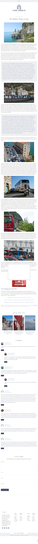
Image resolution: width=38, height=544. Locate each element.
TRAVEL (6, 305)
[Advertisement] (19, 501)
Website (2, 483)
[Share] (33, 305)
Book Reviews (33, 519)
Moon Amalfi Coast (16, 518)
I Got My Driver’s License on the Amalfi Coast (7, 333)
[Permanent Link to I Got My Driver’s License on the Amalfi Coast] (7, 330)
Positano (21, 517)
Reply (2, 350)
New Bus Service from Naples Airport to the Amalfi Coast (30, 333)
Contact (16, 521)
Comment (2, 461)
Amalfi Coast (21, 520)
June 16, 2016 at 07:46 (8, 344)
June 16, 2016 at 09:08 (11, 354)
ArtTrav (5, 299)
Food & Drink (28, 519)
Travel (28, 515)
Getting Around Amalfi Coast (15, 306)
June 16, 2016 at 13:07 (8, 411)
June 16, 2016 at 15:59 (8, 439)
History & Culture (28, 517)
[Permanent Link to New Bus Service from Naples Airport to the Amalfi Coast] (30, 330)
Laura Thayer (10, 353)
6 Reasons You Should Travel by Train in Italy (22, 297)
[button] (19, 1)
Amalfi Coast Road (14, 305)
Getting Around (6, 306)
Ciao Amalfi (19, 7)
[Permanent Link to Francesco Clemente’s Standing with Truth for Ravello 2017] (19, 330)
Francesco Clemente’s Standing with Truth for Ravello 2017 (18, 333)
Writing (33, 517)
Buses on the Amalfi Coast (23, 305)
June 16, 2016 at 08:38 (8, 368)
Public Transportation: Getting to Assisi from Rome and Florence (21, 302)
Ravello (21, 518)
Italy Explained (10, 297)
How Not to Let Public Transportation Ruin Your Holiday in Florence (21, 299)
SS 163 (28, 306)
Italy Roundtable (24, 306)
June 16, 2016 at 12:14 (8, 392)
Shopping (28, 520)
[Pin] (36, 305)
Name (2, 472)
